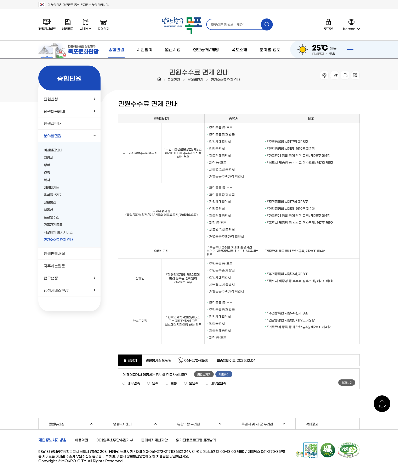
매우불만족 (218, 383)
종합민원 (116, 49)
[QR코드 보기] (355, 75)
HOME (159, 79)
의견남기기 (204, 374)
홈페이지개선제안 (154, 439)
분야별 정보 (270, 49)
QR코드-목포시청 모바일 (307, 450)
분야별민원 (195, 79)
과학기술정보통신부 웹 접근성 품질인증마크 (349, 450)
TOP (382, 405)
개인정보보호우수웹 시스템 (328, 449)
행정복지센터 (140, 423)
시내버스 (85, 28)
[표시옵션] (324, 75)
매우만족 (133, 383)
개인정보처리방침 (52, 440)
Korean (349, 28)
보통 (174, 383)
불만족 (193, 383)
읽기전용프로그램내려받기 (196, 439)
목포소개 (239, 49)
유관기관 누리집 (204, 423)
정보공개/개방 (206, 49)
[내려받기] (345, 75)
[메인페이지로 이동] (182, 25)
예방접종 (68, 28)
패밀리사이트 (47, 28)
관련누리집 (76, 423)
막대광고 (312, 423)
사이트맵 (350, 49)
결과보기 (346, 382)
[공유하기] (334, 75)
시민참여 (144, 49)
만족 (155, 383)
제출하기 (223, 374)
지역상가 (103, 28)
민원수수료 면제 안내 (225, 79)
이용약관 (81, 439)
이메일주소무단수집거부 (114, 439)
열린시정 (173, 49)
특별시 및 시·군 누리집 (268, 423)
